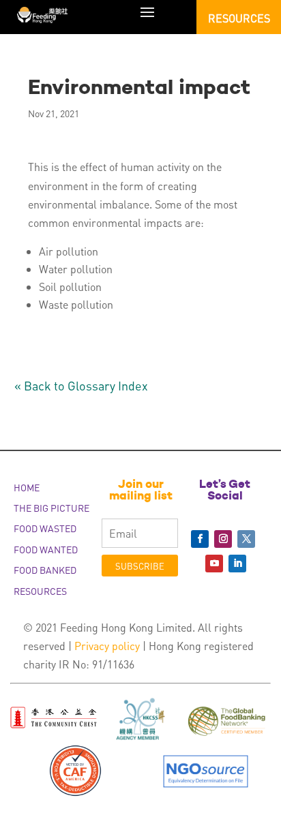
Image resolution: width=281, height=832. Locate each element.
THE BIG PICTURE (51, 508)
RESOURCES (40, 591)
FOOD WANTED (46, 549)
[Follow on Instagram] (223, 539)
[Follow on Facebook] (200, 539)
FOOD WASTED (45, 528)
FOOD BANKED (45, 570)
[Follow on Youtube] (214, 563)
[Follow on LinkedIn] (237, 563)
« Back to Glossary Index (81, 385)
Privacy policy (107, 645)
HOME (27, 487)
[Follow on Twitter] (246, 539)
